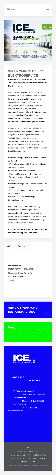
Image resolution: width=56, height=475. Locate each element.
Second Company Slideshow (30, 58)
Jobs (9, 246)
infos (12, 281)
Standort (21, 246)
